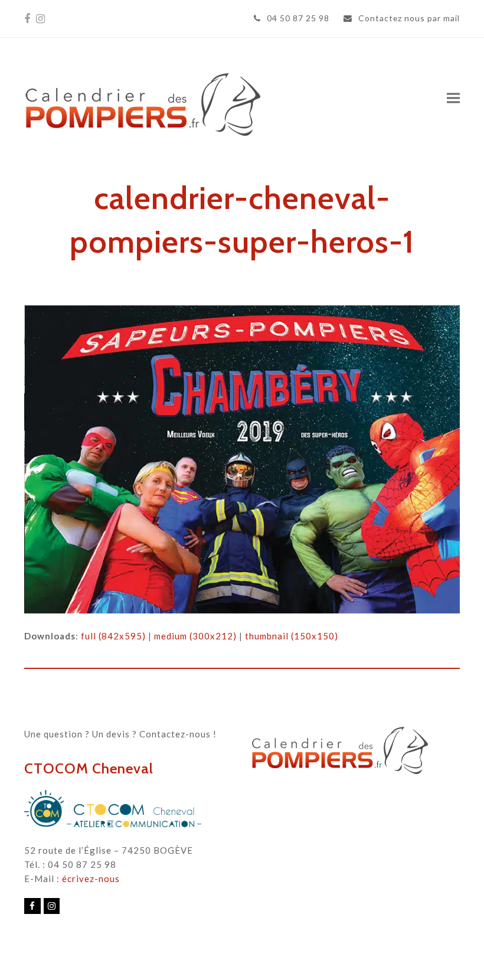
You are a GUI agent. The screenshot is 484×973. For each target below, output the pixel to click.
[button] (453, 98)
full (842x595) (113, 636)
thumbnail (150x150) (291, 636)
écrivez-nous (91, 878)
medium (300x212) (195, 636)
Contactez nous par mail (409, 18)
